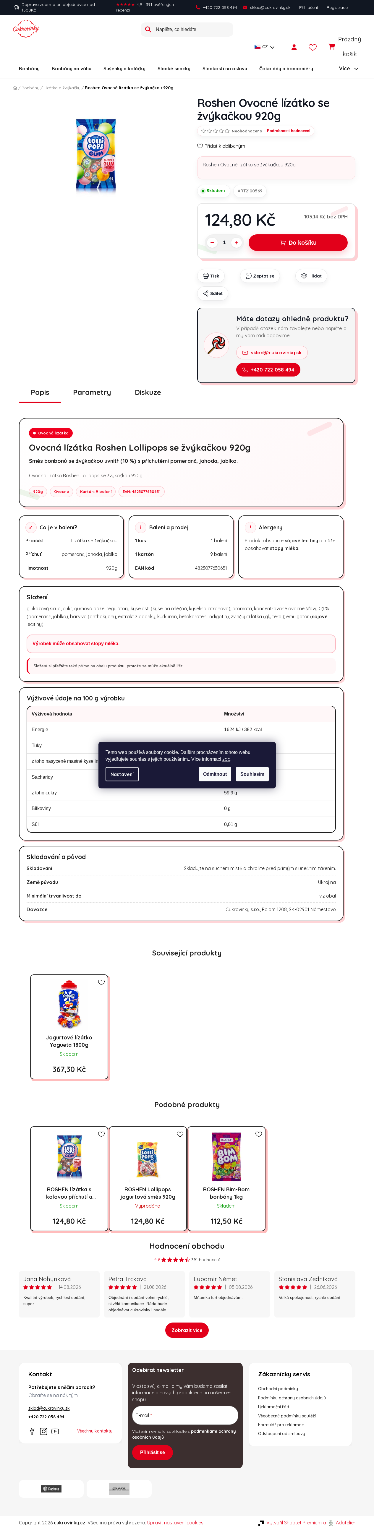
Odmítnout (215, 773)
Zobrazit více (187, 1330)
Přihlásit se (152, 1452)
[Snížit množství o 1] (212, 243)
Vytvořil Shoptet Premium (294, 1523)
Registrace (337, 7)
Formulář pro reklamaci (281, 1424)
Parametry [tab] (92, 392)
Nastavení (122, 774)
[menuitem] (29, 69)
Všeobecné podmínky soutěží (287, 1416)
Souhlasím (252, 773)
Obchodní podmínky (278, 1388)
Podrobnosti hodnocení (288, 131)
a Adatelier (339, 1523)
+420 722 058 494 (220, 7)
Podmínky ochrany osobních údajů (292, 1398)
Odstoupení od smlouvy (281, 1433)
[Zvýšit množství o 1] (236, 243)
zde (226, 759)
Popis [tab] (40, 392)
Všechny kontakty (94, 1431)
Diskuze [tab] (148, 392)
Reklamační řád (273, 1406)
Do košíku (303, 242)
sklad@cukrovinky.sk (270, 7)
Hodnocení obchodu (187, 1246)
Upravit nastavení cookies (175, 1523)
